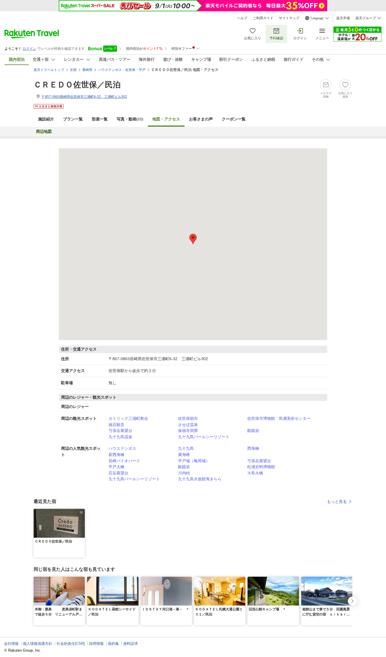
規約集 (113, 643)
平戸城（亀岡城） (194, 461)
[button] (81, 512)
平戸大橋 (116, 466)
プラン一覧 (73, 119)
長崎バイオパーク (124, 461)
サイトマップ (289, 18)
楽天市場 (343, 18)
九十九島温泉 (120, 437)
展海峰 (184, 454)
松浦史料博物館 (261, 466)
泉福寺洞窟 (188, 430)
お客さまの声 (201, 119)
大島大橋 (255, 473)
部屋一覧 (100, 119)
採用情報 (96, 643)
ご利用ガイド (263, 18)
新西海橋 (116, 454)
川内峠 (184, 473)
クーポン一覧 (234, 119)
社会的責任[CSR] (71, 643)
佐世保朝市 (188, 418)
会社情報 (11, 643)
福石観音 (116, 424)
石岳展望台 (118, 473)
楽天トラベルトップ (49, 70)
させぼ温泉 (188, 424)
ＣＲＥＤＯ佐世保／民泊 (77, 84)
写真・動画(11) (130, 119)
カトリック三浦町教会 (128, 418)
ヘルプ (242, 18)
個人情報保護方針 (37, 643)
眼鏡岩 (253, 430)
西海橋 (253, 448)
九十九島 (186, 448)
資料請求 (130, 643)
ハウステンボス (122, 448)
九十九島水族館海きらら (200, 479)
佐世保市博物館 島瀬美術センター (279, 418)
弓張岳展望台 (120, 430)
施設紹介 (46, 119)
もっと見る (337, 501)
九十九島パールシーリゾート (203, 437)
